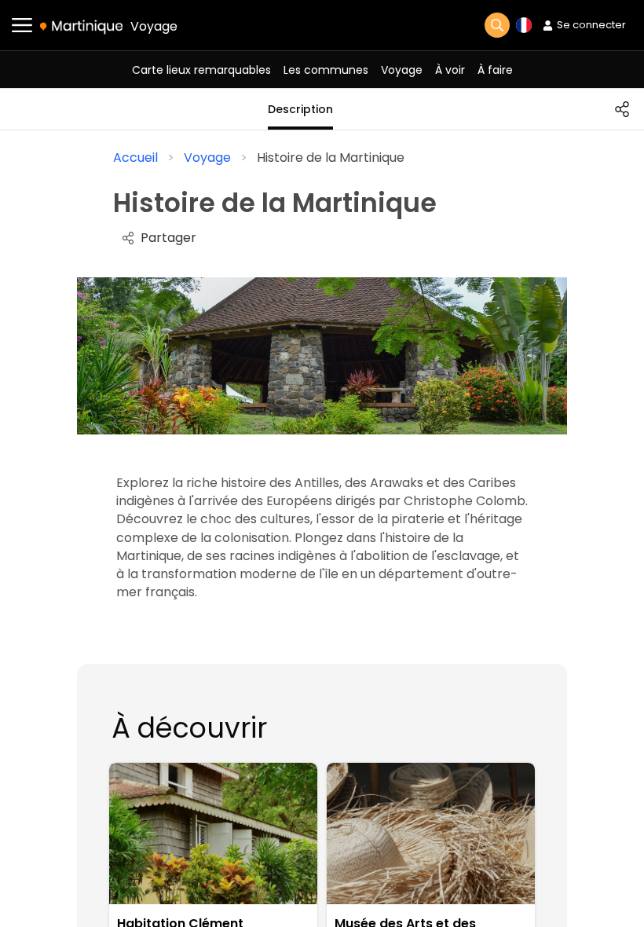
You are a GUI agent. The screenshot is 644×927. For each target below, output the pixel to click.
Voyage (153, 26)
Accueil (135, 157)
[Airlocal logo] (81, 26)
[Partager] (622, 109)
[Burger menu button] (22, 25)
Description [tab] (300, 109)
